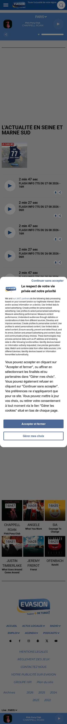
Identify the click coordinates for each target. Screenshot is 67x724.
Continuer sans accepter (47, 281)
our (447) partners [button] (21, 298)
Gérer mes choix (33, 436)
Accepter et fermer (33, 424)
